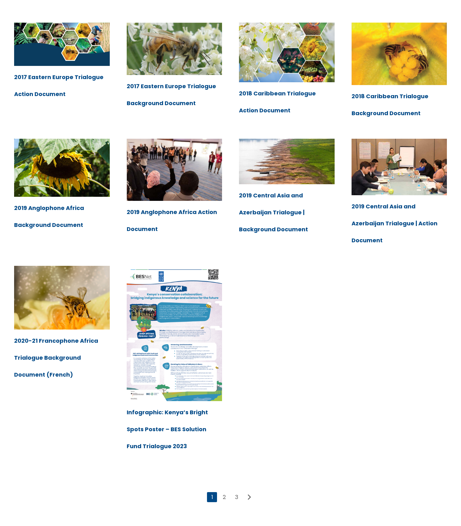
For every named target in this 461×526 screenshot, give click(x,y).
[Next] (249, 497)
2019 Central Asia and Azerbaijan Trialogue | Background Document (273, 212)
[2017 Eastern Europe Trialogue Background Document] (174, 49)
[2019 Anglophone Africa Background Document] (62, 168)
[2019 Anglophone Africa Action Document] (174, 170)
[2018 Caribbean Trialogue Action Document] (287, 52)
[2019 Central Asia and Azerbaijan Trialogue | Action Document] (399, 167)
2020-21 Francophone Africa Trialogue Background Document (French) (56, 357)
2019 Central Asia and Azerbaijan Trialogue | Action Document (394, 223)
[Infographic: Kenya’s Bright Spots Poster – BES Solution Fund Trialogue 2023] (174, 333)
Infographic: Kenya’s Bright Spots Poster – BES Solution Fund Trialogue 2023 (167, 429)
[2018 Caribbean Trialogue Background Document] (399, 54)
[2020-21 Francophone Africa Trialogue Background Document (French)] (62, 298)
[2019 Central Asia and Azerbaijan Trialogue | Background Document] (287, 161)
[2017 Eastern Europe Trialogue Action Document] (62, 44)
